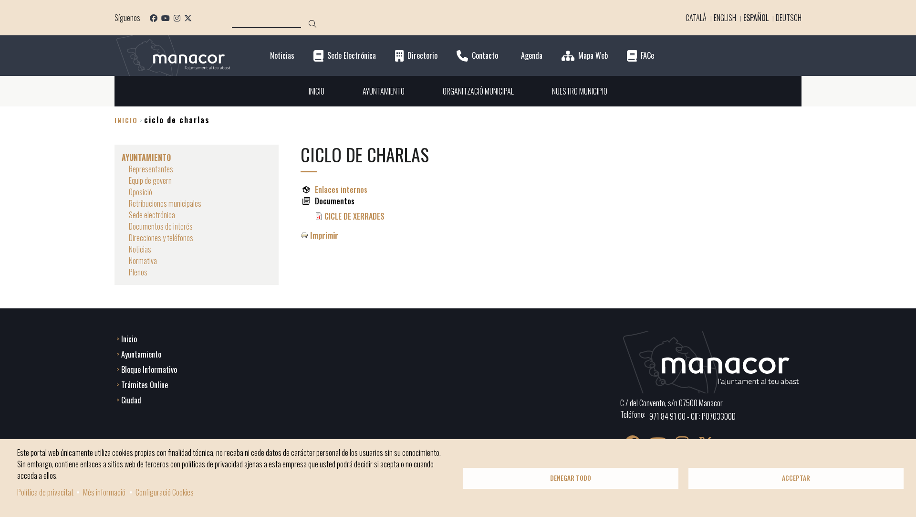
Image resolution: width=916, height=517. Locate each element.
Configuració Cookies (164, 492)
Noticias (282, 56)
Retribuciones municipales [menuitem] (165, 203)
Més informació (104, 492)
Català (696, 17)
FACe (647, 56)
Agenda (531, 56)
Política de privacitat (45, 492)
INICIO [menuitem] (316, 91)
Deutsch (789, 17)
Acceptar (796, 478)
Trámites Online (144, 384)
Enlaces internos (341, 189)
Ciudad (131, 400)
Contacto (485, 56)
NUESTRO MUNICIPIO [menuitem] (579, 91)
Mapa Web (593, 56)
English (725, 17)
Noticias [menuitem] (140, 249)
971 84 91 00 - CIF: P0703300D (692, 416)
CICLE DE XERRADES (354, 216)
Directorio (422, 56)
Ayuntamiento (141, 354)
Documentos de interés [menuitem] (161, 226)
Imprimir (324, 235)
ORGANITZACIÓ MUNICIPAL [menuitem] (478, 91)
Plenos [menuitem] (138, 272)
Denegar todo (570, 478)
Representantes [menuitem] (151, 169)
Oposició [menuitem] (140, 192)
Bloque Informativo (149, 369)
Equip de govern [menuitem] (150, 180)
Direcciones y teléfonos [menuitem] (161, 237)
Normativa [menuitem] (143, 260)
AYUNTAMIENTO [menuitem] (384, 91)
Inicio (126, 120)
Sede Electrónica (351, 56)
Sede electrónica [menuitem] (152, 215)
